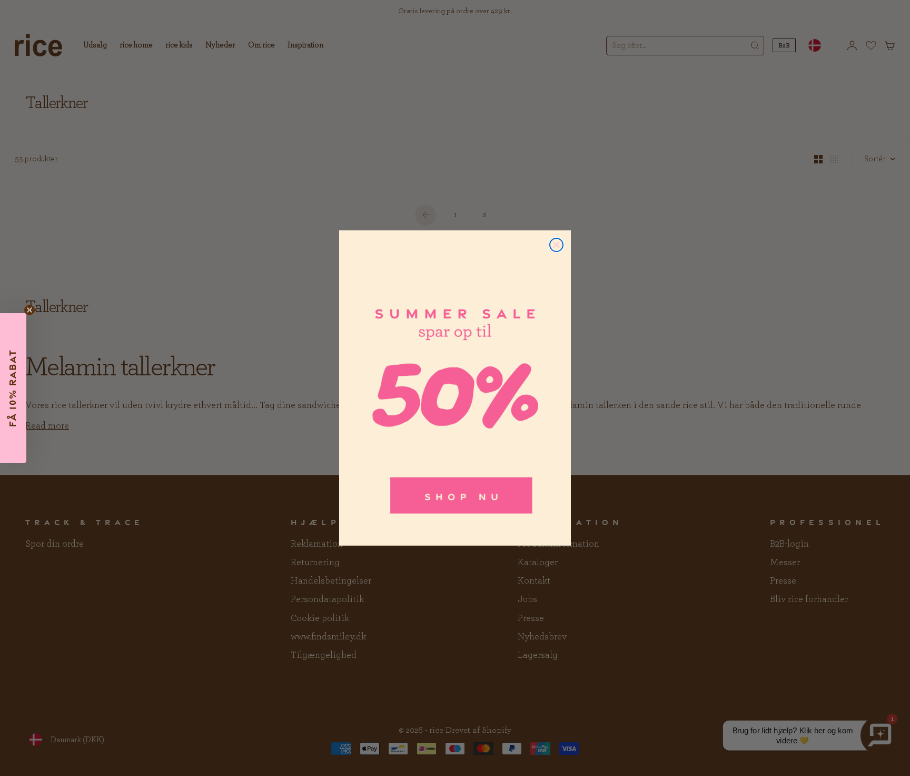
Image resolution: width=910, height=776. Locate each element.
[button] (13, 388)
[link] (455, 388)
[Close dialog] (556, 244)
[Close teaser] (29, 310)
